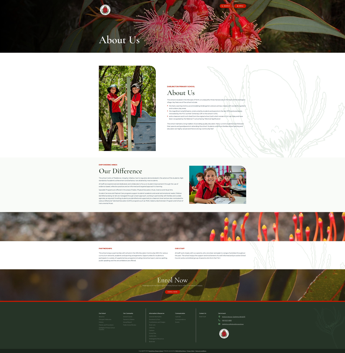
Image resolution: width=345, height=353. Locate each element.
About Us (101, 316)
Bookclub (152, 341)
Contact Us (202, 313)
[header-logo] (105, 10)
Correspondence (180, 319)
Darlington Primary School (156, 351)
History (101, 322)
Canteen (151, 330)
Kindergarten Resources (156, 339)
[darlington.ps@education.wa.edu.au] (220, 324)
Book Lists (152, 325)
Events (177, 322)
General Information (155, 316)
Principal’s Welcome (105, 319)
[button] (225, 6)
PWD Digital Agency (180, 351)
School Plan (152, 333)
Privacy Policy (190, 351)
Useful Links (152, 336)
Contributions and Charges (157, 322)
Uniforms (152, 327)
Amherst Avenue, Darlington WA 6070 (233, 317)
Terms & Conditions (200, 351)
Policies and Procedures (106, 325)
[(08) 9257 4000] (220, 320)
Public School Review (129, 325)
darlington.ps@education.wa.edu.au (233, 324)
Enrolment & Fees (154, 319)
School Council (127, 316)
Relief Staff (202, 316)
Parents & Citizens (128, 319)
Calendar (178, 316)
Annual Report (127, 322)
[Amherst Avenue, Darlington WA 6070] (220, 317)
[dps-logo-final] (223, 333)
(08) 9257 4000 (227, 320)
